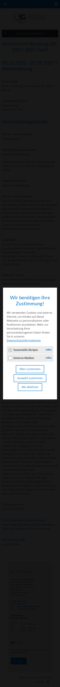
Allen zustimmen (30, 369)
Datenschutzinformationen (24, 340)
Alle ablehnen (30, 387)
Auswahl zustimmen (30, 378)
